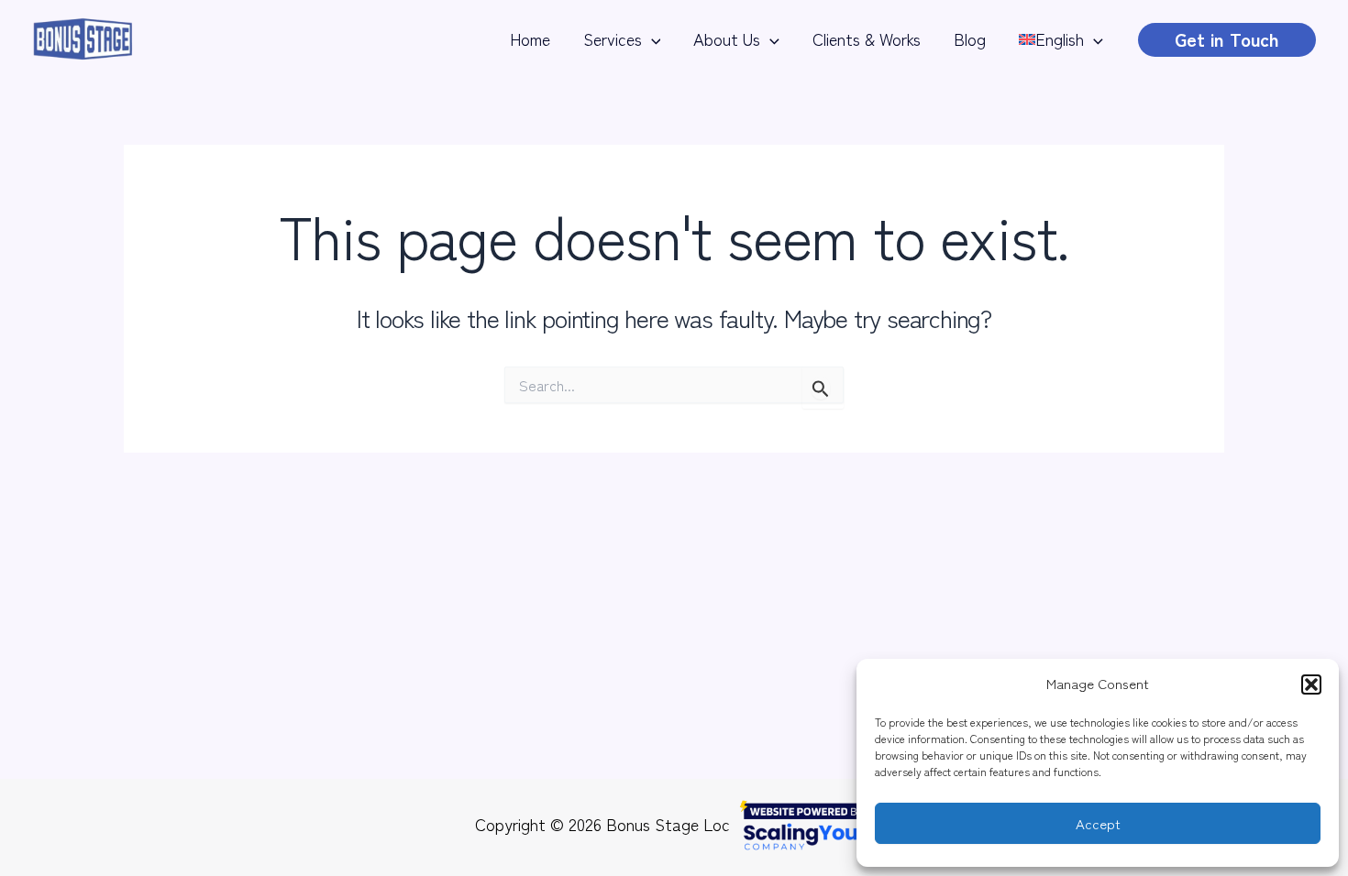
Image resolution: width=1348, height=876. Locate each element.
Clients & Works (866, 38)
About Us (726, 38)
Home (530, 38)
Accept (1098, 823)
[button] (1311, 684)
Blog (970, 38)
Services (612, 38)
